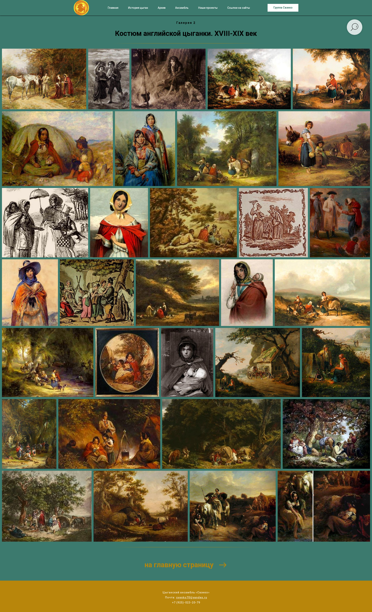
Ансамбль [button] (182, 7)
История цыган (138, 7)
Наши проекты (208, 7)
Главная (113, 7)
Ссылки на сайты (238, 7)
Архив (161, 7)
